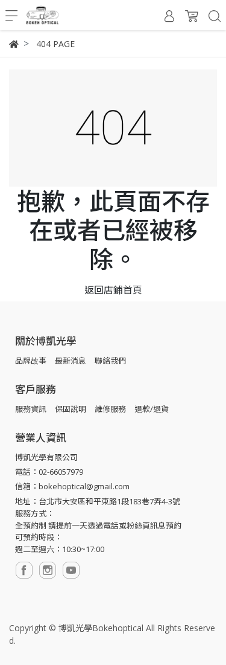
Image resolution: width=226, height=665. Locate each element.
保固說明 (70, 408)
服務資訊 (30, 408)
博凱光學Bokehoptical (100, 628)
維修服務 (110, 408)
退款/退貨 (151, 408)
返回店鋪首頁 (113, 290)
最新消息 (70, 360)
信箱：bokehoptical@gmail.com (72, 486)
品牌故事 (30, 360)
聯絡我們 (110, 360)
